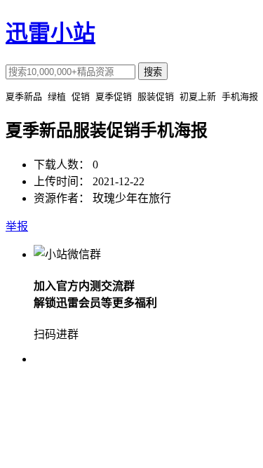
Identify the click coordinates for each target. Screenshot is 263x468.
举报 (17, 226)
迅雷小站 (50, 33)
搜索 (153, 72)
